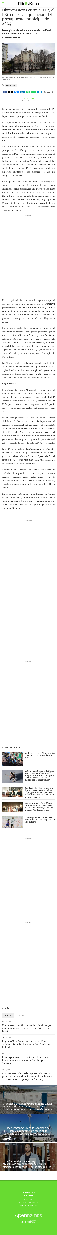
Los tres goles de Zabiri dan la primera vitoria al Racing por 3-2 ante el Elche (40, 819)
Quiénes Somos (28, 1193)
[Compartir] (5, 92)
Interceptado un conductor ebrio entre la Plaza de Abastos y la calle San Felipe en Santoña (25, 1060)
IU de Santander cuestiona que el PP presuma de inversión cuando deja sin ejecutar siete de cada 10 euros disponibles (27, 1164)
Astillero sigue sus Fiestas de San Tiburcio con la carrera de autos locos (40, 755)
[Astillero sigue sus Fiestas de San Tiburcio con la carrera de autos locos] (12, 759)
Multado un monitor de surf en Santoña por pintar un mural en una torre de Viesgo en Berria (27, 1028)
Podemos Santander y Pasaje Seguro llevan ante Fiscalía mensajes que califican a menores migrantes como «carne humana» (28, 1106)
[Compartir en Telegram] (39, 92)
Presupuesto (11, 85)
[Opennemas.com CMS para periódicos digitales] (28, 1218)
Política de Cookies (28, 1206)
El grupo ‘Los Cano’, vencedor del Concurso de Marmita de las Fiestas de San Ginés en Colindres (27, 1044)
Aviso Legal (28, 1199)
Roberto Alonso (10, 1139)
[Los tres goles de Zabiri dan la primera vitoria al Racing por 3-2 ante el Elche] (12, 822)
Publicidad (28, 1196)
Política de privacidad (28, 1202)
